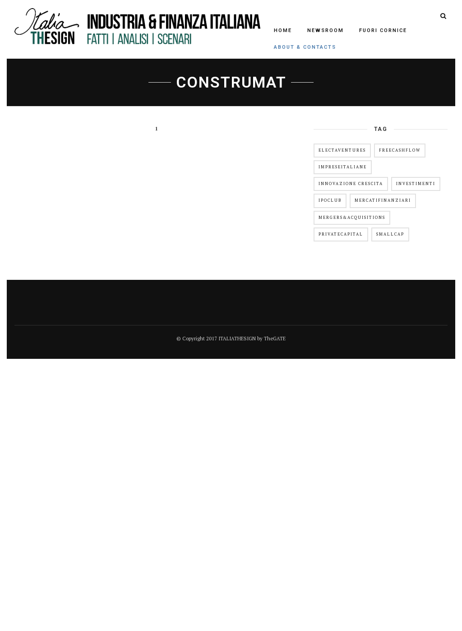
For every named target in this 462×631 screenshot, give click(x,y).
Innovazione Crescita (351, 183)
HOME (283, 30)
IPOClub (330, 200)
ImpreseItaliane (343, 167)
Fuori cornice (383, 30)
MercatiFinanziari (383, 200)
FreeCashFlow (399, 150)
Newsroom (325, 30)
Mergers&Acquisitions (352, 217)
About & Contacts (305, 47)
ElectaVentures (342, 150)
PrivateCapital (341, 234)
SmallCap (390, 234)
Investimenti (415, 183)
